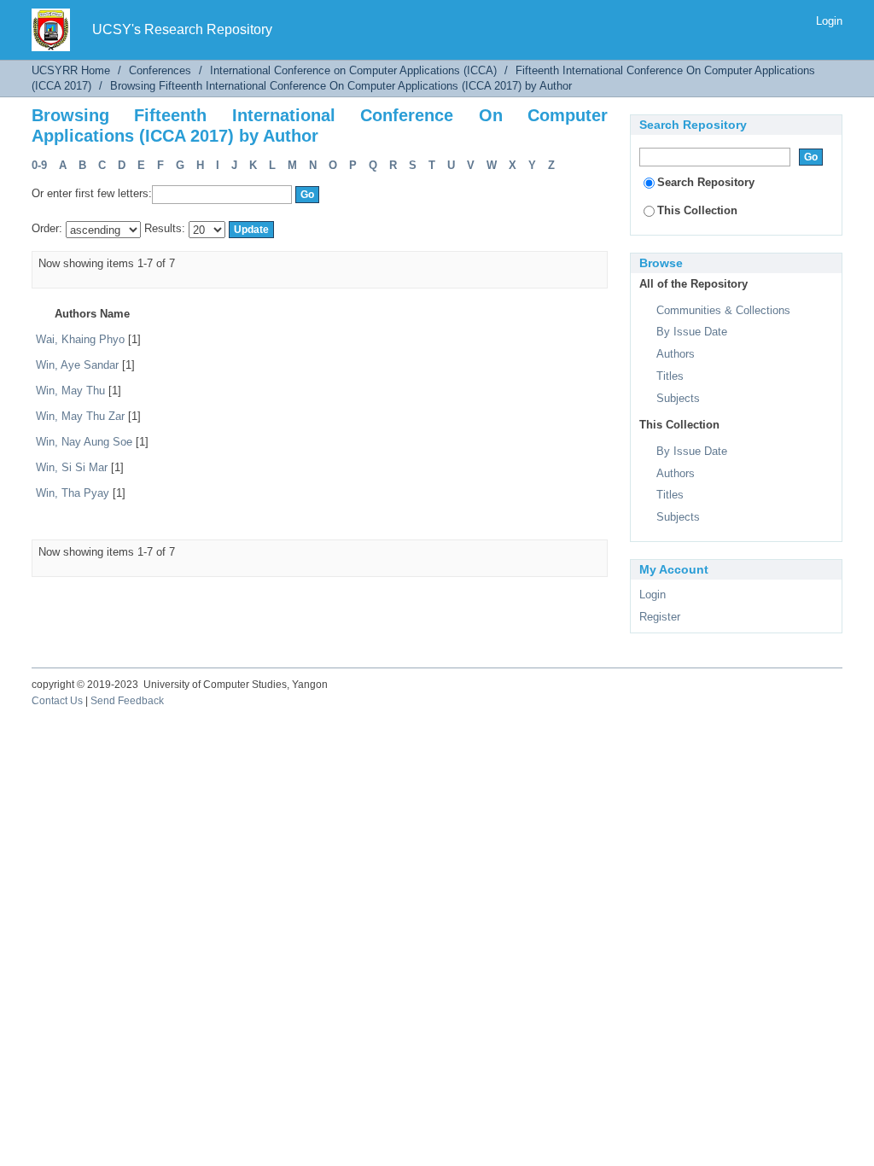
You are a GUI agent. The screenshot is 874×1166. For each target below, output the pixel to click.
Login (829, 21)
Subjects (678, 398)
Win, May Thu (70, 390)
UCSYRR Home (71, 70)
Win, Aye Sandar (77, 365)
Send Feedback (127, 701)
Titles (670, 376)
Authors (675, 353)
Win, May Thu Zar (80, 416)
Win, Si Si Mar (72, 467)
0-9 (39, 165)
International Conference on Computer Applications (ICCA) (353, 70)
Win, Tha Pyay (72, 493)
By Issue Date (691, 331)
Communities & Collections (723, 310)
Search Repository (706, 182)
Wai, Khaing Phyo (80, 339)
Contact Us (57, 701)
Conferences (160, 70)
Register (659, 616)
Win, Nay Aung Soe (84, 441)
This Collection (697, 210)
